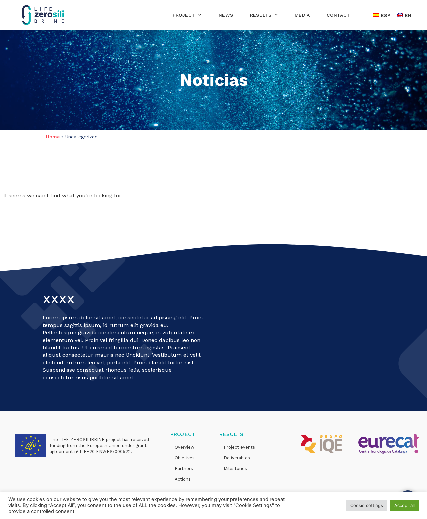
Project (184, 15)
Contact (338, 15)
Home (53, 136)
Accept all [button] (404, 505)
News (226, 15)
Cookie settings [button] (366, 505)
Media (302, 15)
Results (261, 15)
